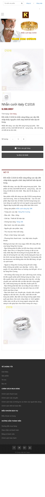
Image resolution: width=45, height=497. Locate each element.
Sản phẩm (5, 376)
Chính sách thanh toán (9, 394)
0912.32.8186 (23, 155)
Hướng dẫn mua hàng (9, 426)
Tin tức (4, 380)
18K (31, 208)
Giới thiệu (5, 372)
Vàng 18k (19, 222)
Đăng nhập (39, 3)
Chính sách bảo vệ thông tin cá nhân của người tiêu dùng (21, 402)
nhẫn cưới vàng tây (23, 208)
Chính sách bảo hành (9, 438)
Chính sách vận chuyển (10, 398)
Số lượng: (5, 139)
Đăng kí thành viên (8, 434)
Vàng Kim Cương (24, 212)
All (18, 33)
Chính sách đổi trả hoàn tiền (11, 406)
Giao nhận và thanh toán (10, 430)
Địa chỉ (4, 384)
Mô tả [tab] (6, 172)
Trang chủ (11, 33)
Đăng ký (28, 3)
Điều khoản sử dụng (9, 416)
